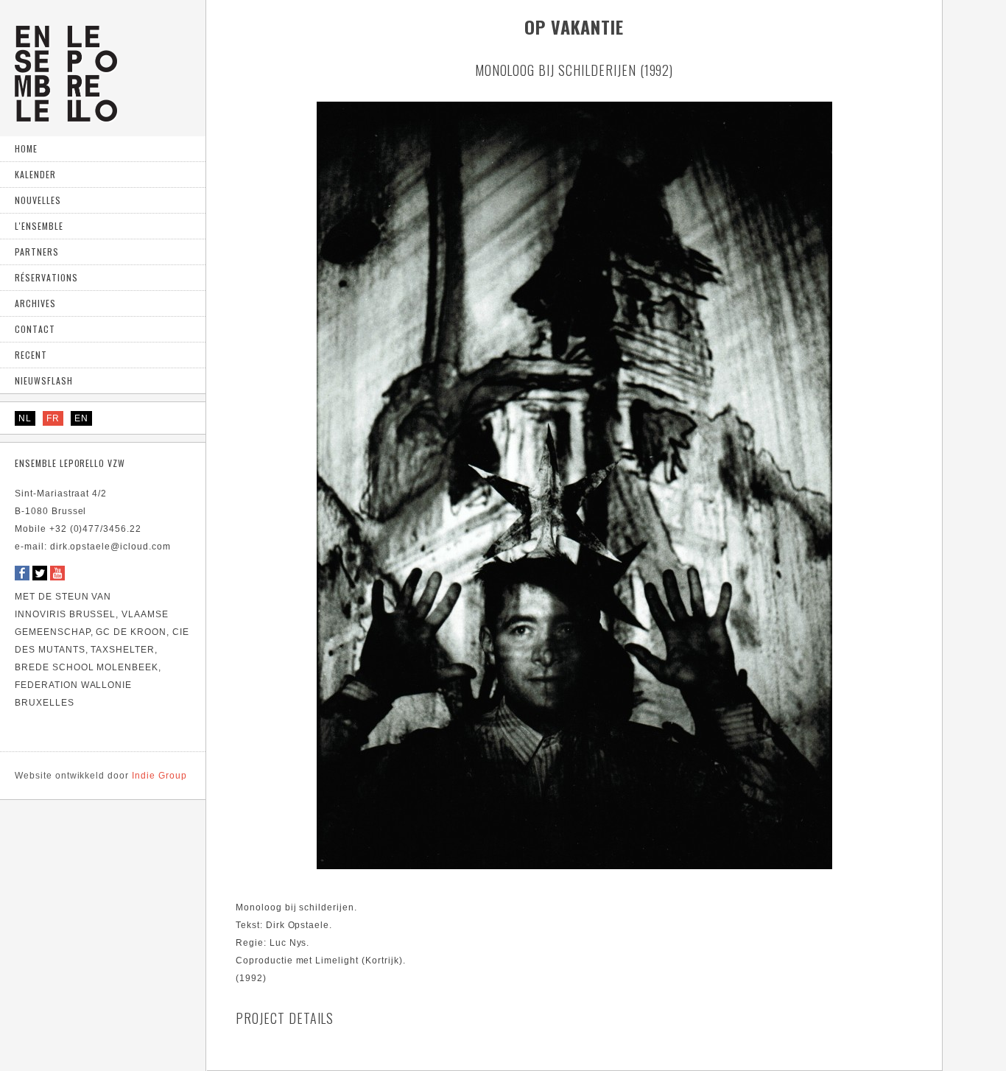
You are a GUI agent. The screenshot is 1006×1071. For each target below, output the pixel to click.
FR (53, 418)
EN (81, 418)
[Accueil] (66, 116)
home (26, 148)
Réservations (46, 277)
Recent (31, 354)
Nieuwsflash (44, 380)
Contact (35, 329)
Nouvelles (38, 200)
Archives (35, 303)
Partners (37, 251)
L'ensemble (39, 226)
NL (25, 418)
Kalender (35, 174)
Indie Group (101, 775)
